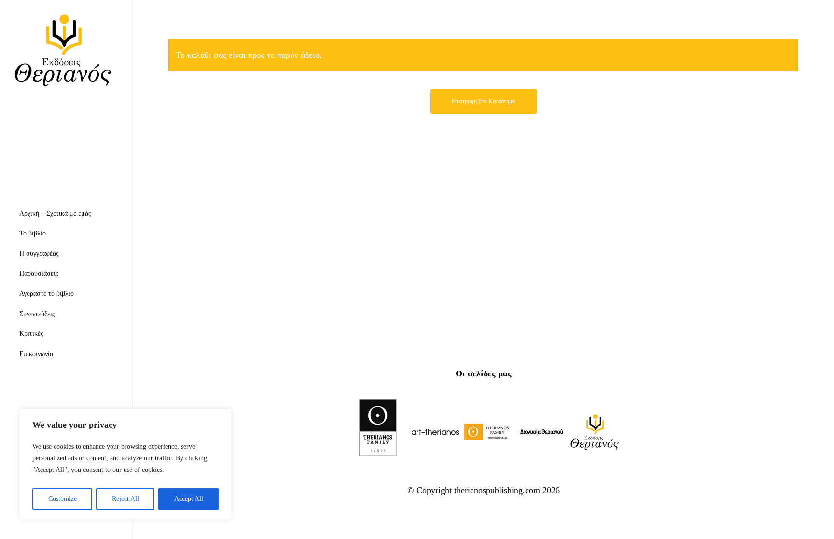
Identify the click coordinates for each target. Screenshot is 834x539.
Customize (62, 498)
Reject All (125, 498)
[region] (125, 464)
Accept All (188, 498)
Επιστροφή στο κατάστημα (483, 101)
